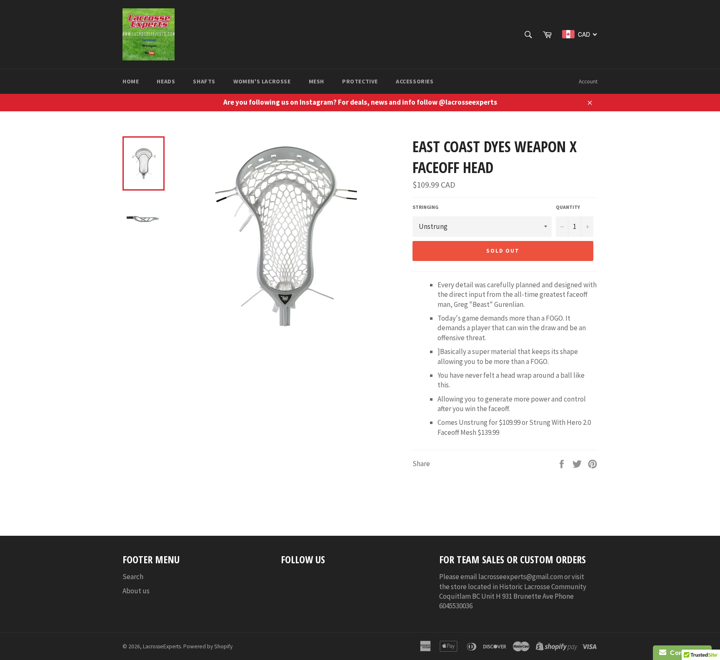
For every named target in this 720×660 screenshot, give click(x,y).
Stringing (425, 207)
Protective (360, 81)
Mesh (316, 81)
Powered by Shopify (207, 646)
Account (588, 81)
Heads (166, 81)
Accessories (415, 81)
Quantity (568, 207)
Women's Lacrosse (262, 81)
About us (136, 590)
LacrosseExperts (162, 646)
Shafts (204, 81)
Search (132, 576)
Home (130, 81)
